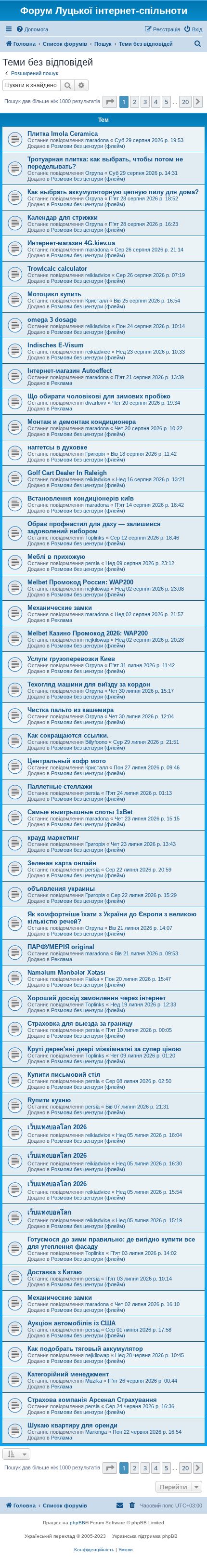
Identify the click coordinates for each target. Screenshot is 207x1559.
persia (92, 563)
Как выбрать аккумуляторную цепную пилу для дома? (113, 192)
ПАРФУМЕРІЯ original (60, 947)
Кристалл (96, 301)
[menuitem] (32, 29)
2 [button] (134, 101)
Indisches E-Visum (55, 345)
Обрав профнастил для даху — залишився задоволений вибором (94, 527)
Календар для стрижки (62, 217)
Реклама (61, 383)
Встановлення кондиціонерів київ (80, 498)
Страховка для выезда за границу (79, 1023)
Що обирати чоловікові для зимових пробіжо (98, 396)
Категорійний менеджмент (68, 1374)
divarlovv (95, 403)
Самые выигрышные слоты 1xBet (79, 812)
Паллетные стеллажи (59, 786)
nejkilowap (97, 589)
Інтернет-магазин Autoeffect (69, 370)
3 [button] (145, 101)
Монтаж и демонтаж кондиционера (81, 421)
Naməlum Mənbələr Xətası (66, 972)
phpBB (77, 1522)
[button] (110, 101)
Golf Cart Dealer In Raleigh (67, 472)
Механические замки (59, 607)
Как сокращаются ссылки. (68, 735)
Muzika (93, 1381)
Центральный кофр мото (66, 761)
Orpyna (94, 173)
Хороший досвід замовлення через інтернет (96, 998)
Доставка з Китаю (54, 1272)
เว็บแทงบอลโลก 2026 (57, 1127)
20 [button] (185, 101)
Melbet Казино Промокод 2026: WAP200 (87, 633)
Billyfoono (96, 742)
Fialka (92, 979)
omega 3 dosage (52, 319)
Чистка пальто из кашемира (70, 709)
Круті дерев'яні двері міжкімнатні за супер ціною (104, 1049)
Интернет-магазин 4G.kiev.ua (71, 243)
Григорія (95, 454)
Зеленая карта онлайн (61, 863)
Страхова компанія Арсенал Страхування (92, 1399)
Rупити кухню (49, 1100)
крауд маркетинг (53, 837)
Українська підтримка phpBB (145, 1536)
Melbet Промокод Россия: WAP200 (80, 582)
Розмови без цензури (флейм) (88, 146)
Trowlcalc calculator (57, 268)
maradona (97, 140)
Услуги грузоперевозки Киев (71, 658)
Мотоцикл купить (54, 294)
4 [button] (155, 101)
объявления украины (61, 888)
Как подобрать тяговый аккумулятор (85, 1348)
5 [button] (166, 101)
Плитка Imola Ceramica (62, 133)
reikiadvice (97, 275)
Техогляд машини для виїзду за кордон (88, 684)
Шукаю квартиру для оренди (72, 1425)
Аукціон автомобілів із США (71, 1323)
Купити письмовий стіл (63, 1074)
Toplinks (94, 538)
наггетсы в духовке (57, 447)
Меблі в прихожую (56, 556)
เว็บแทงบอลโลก (49, 1212)
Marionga (96, 1432)
